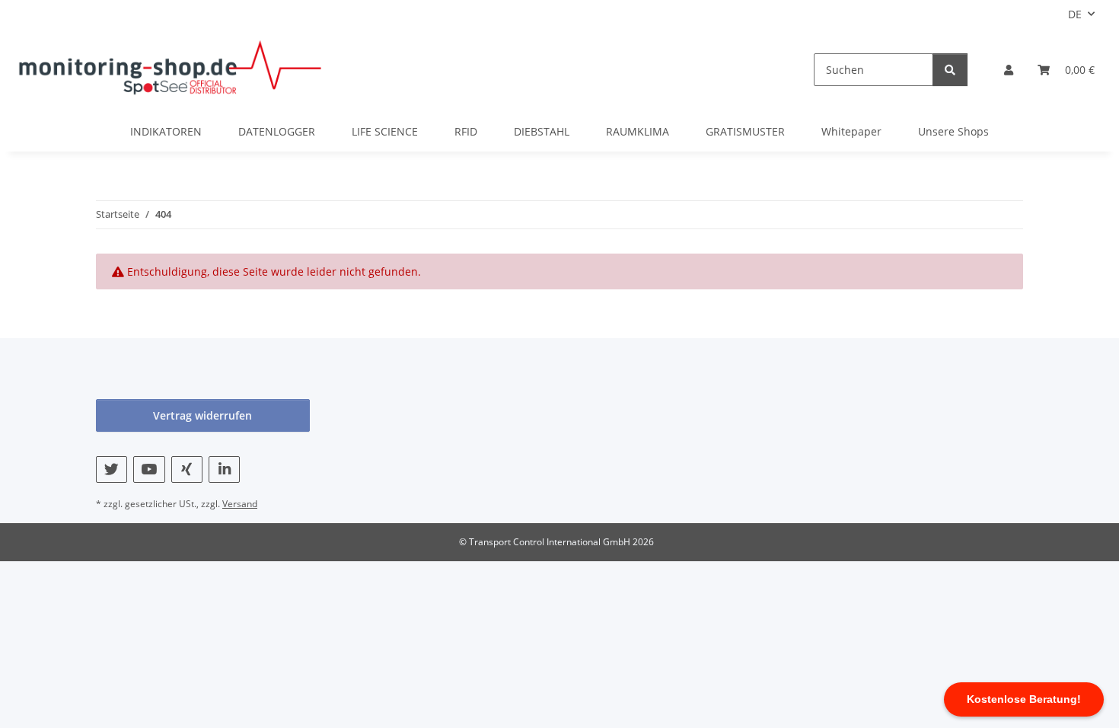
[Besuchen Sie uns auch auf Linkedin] (224, 469)
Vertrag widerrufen (202, 415)
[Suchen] (950, 69)
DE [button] (1075, 14)
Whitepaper (851, 131)
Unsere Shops (953, 131)
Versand (239, 503)
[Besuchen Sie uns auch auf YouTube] (148, 469)
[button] (1008, 69)
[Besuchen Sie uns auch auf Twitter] (111, 469)
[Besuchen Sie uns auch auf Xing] (186, 469)
